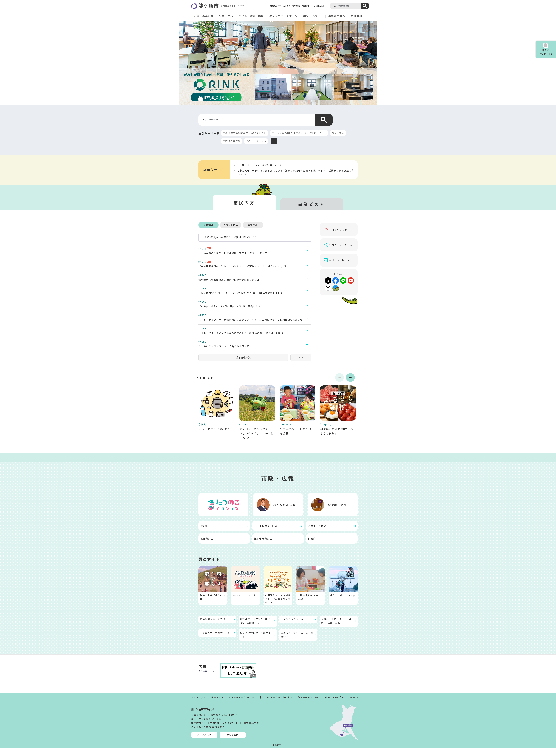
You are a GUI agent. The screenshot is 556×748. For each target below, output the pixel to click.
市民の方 (244, 202)
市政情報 (356, 16)
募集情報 (253, 225)
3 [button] (219, 99)
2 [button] (215, 99)
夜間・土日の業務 (334, 697)
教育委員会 (206, 538)
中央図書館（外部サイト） (215, 633)
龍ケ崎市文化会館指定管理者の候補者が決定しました (228, 279)
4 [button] (224, 99)
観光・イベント (313, 16)
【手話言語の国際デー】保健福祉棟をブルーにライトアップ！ (234, 253)
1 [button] (211, 99)
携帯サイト (217, 697)
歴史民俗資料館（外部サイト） (255, 634)
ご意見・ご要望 (317, 526)
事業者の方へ (336, 16)
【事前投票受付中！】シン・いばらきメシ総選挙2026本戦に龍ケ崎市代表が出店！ (246, 266)
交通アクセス (357, 697)
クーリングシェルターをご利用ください (260, 165)
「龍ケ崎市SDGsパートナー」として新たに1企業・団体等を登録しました (240, 293)
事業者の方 (311, 204)
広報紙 (204, 526)
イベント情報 (230, 225)
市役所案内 (233, 734)
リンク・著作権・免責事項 (278, 697)
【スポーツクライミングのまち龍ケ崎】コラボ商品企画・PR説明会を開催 (240, 333)
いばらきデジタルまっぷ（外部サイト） (297, 634)
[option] (278, 63)
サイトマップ (198, 697)
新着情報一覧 (243, 357)
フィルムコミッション (293, 619)
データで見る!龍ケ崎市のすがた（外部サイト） (299, 133)
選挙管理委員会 (263, 538)
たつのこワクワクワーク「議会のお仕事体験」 (225, 346)
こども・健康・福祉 (251, 16)
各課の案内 (338, 133)
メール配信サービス (265, 526)
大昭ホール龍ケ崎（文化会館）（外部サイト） (336, 621)
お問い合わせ (204, 734)
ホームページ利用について (243, 697)
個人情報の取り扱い (309, 697)
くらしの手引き (204, 16)
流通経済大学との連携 (212, 619)
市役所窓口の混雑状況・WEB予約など (245, 133)
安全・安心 (226, 16)
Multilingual (319, 5)
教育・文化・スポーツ (283, 16)
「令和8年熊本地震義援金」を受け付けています (229, 237)
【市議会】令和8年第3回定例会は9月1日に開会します (229, 306)
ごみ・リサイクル (256, 141)
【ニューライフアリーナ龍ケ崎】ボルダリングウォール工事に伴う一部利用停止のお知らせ (250, 319)
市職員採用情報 (231, 141)
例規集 (312, 538)
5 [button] (228, 99)
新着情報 (208, 225)
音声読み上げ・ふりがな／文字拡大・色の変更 (289, 5)
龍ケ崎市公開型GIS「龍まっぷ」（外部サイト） (256, 621)
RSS (300, 357)
